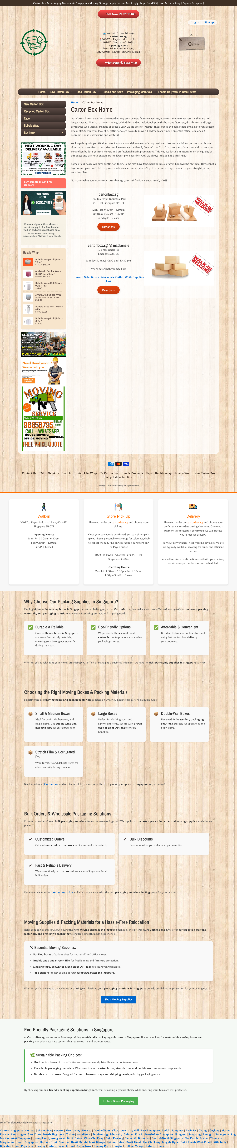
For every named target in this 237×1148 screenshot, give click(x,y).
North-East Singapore (159, 1134)
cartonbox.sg (117, 485)
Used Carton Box (88, 92)
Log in (195, 22)
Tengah (166, 1142)
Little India (220, 1142)
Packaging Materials (141, 92)
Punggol (208, 1134)
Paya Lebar (28, 1146)
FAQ (41, 473)
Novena (87, 1130)
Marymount (7, 1142)
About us (53, 473)
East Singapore (150, 1130)
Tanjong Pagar (102, 1146)
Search (66, 473)
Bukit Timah (134, 1142)
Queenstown (84, 1146)
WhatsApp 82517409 (120, 62)
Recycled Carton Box (36, 111)
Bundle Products (132, 473)
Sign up (209, 22)
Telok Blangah (97, 1142)
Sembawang (100, 1134)
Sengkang (194, 1134)
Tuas (16, 1146)
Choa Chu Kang (94, 1138)
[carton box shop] (43, 213)
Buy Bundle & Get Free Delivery (38, 183)
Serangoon (222, 1134)
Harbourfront (48, 1142)
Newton (59, 1130)
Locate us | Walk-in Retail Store (179, 92)
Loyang (41, 1146)
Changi (202, 1130)
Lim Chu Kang (151, 1142)
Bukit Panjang (114, 1138)
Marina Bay (44, 1130)
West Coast (204, 1142)
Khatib (139, 1134)
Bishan (204, 1138)
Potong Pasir (56, 1146)
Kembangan (18, 1134)
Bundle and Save (113, 92)
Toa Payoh (191, 1138)
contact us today (62, 892)
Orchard (30, 1130)
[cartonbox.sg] (34, 42)
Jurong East (40, 1138)
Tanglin (118, 1146)
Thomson (216, 1138)
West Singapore (21, 1138)
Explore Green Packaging (118, 1101)
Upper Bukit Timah (184, 1142)
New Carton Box (61, 92)
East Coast (34, 1134)
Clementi (130, 1138)
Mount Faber (116, 1142)
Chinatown (119, 1130)
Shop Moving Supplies (119, 999)
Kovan (70, 1146)
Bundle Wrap (183, 473)
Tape (27, 118)
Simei (160, 1146)
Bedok (166, 1130)
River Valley (72, 1130)
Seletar (128, 1134)
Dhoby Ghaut (102, 1130)
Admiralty (116, 1134)
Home (41, 92)
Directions (108, 227)
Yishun (70, 1134)
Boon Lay (144, 1138)
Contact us (51, 784)
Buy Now (44, 133)
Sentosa (64, 1142)
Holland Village (134, 1146)
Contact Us (29, 473)
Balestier (5, 1146)
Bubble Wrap (31, 125)
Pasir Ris (191, 1130)
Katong (150, 1146)
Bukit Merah (79, 1142)
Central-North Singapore (167, 1138)
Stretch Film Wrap (85, 473)
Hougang (180, 1134)
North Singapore (53, 1134)
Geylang (214, 1130)
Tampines (178, 1130)
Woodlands (84, 1134)
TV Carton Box (109, 473)
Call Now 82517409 (120, 14)
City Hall (133, 1130)
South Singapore (27, 1142)
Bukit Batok (74, 1138)
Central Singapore (11, 1130)
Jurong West (57, 1138)
